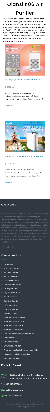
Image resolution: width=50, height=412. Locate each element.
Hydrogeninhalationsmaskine (17, 354)
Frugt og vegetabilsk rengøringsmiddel (21, 350)
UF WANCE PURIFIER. (12, 346)
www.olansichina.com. (13, 395)
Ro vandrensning (11, 342)
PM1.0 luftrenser (11, 272)
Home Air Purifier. (11, 309)
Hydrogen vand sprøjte (14, 321)
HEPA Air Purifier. (11, 305)
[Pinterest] (13, 247)
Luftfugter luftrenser (13, 289)
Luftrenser (8, 264)
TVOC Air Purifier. (11, 301)
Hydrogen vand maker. (14, 325)
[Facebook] (3, 247)
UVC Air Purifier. (11, 313)
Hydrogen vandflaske (13, 329)
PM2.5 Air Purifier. (11, 276)
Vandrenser (9, 337)
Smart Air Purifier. (11, 268)
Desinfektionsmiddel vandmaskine (19, 333)
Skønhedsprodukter (12, 358)
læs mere (8, 105)
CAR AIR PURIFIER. (11, 280)
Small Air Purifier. (11, 297)
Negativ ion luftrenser (13, 293)
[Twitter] (8, 247)
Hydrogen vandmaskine (14, 317)
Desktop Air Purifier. (12, 284)
